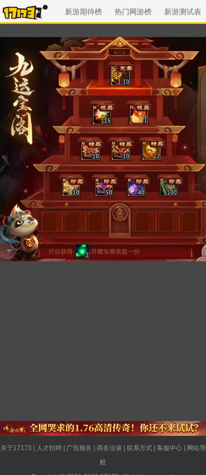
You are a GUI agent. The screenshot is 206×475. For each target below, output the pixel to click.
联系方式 (139, 448)
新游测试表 (182, 11)
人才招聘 (49, 448)
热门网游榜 (133, 11)
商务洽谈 (109, 448)
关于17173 (16, 448)
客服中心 (169, 448)
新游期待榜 (83, 11)
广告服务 (79, 448)
